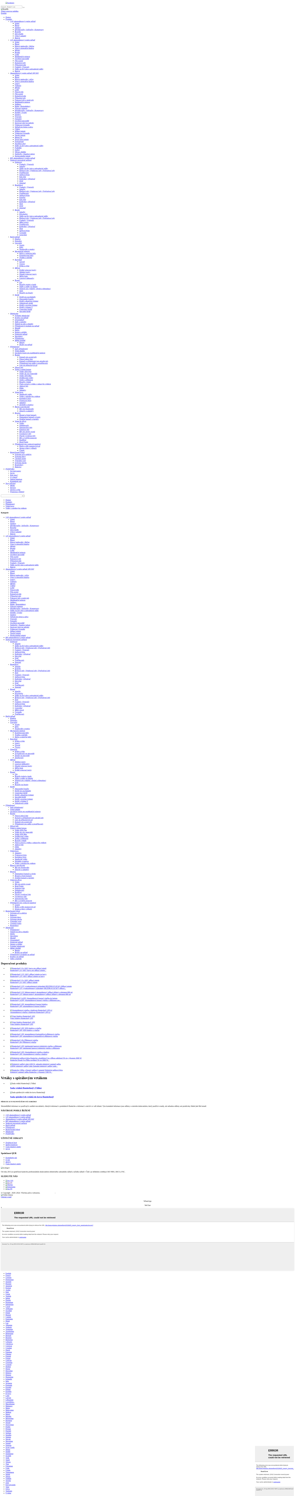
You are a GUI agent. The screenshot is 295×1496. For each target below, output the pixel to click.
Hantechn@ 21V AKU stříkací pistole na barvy (27, 976)
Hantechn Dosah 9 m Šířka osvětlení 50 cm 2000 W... (29, 1060)
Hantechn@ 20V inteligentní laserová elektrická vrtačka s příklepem (35, 1048)
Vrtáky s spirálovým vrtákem (16, 508)
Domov (8, 500)
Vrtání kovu (10, 506)
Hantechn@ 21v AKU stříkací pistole (23, 982)
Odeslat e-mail (6, 1197)
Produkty (9, 502)
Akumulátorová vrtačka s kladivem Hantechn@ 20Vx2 (30, 1012)
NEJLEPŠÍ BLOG (47, 1193)
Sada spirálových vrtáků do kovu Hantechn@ (32, 1097)
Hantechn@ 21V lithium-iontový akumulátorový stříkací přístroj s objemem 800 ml (40, 994)
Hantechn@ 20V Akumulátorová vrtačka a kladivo (28, 1054)
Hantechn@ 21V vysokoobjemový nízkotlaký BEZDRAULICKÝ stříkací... (38, 988)
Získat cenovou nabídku (9, 11)
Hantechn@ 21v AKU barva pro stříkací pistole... (28, 970)
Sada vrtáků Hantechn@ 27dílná (26, 1088)
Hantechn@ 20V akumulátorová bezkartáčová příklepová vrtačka (34, 1036)
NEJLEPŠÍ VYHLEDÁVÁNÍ (67, 1193)
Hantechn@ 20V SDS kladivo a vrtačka (24, 1030)
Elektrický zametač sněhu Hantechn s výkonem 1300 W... (31, 1072)
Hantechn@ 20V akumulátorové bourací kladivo (28, 1006)
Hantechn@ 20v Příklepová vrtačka (23, 1042)
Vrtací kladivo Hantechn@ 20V (21, 1018)
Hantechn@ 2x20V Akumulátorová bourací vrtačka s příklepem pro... (35, 1000)
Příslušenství (10, 504)
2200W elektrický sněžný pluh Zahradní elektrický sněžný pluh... (34, 1066)
